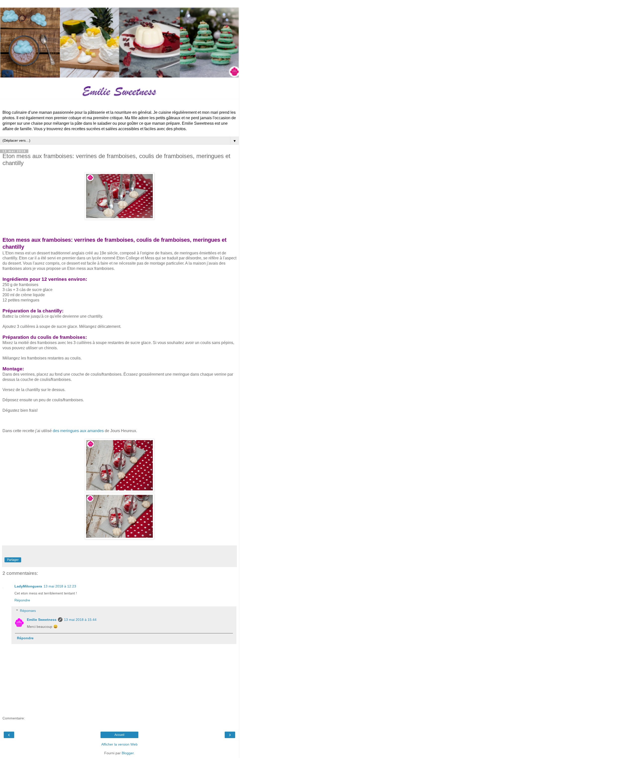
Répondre (22, 600)
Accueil (119, 735)
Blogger (128, 753)
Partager (13, 560)
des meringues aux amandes (78, 431)
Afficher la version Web (119, 744)
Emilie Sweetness (41, 620)
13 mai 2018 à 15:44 (80, 620)
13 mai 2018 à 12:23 (60, 586)
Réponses (28, 611)
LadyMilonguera (28, 586)
